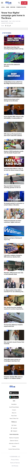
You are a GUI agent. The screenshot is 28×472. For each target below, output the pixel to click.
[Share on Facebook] (5, 25)
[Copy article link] (10, 25)
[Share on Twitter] (8, 25)
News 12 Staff (4, 21)
